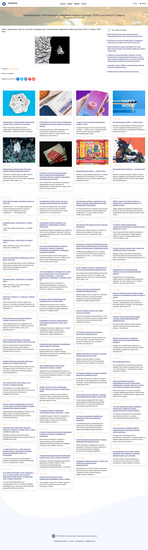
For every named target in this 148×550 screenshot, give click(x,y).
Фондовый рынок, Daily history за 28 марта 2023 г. (18, 280)
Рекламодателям (90, 541)
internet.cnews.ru (13, 68)
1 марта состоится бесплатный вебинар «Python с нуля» (90, 123)
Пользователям (79, 541)
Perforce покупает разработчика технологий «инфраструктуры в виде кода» (128, 249)
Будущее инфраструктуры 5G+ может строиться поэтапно (89, 312)
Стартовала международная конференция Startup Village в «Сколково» (54, 345)
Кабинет (144, 3)
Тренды (70, 3)
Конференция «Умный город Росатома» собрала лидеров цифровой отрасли (17, 170)
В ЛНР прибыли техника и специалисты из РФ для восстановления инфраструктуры (91, 269)
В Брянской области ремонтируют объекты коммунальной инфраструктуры (91, 440)
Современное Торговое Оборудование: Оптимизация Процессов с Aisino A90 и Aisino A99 (53, 322)
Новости (63, 3)
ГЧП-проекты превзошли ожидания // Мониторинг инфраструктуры (89, 333)
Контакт (83, 3)
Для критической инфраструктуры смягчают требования (92, 226)
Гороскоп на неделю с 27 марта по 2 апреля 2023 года (19, 298)
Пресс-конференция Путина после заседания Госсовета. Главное (51, 366)
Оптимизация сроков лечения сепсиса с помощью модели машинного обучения (53, 202)
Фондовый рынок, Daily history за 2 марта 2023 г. (17, 241)
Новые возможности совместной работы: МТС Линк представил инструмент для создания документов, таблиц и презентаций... (126, 48)
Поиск (135, 3)
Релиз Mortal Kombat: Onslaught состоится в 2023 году (18, 202)
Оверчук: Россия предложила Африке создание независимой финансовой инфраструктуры (126, 319)
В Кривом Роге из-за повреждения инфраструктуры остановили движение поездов (127, 272)
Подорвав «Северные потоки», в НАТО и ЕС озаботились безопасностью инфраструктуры (92, 463)
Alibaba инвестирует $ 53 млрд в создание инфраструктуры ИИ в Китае (91, 355)
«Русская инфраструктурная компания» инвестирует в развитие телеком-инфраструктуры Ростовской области (127, 408)
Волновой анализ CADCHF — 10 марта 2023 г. (129, 170)
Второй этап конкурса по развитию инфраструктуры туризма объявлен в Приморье (126, 340)
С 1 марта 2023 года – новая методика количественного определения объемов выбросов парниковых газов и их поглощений (17, 452)
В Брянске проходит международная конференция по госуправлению (52, 300)
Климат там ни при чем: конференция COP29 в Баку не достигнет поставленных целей (54, 389)
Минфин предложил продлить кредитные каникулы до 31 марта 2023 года (18, 362)
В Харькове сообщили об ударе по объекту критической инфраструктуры (91, 374)
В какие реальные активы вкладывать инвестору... (123, 71)
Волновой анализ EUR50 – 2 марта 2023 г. (128, 122)
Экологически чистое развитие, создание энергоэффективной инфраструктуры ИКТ (91, 396)
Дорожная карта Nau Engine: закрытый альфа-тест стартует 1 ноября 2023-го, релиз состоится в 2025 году (19, 430)
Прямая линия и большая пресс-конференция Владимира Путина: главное (54, 478)
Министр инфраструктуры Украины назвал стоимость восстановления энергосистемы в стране (129, 295)
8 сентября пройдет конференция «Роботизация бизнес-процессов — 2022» (54, 411)
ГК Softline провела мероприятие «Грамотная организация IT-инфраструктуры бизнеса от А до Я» (129, 227)
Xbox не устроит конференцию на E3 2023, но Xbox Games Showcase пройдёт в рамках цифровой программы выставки (19, 406)
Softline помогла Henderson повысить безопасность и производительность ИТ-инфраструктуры (127, 203)
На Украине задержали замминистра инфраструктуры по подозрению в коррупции (89, 418)
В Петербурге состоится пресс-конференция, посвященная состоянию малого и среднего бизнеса (55, 124)
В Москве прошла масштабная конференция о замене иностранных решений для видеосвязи (55, 434)
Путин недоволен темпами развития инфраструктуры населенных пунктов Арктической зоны (126, 430)
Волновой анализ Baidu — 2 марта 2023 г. (91, 171)
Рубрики (76, 3)
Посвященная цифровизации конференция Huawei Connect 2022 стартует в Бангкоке (55, 456)
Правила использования (60, 541)
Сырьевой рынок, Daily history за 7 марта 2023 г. (17, 224)
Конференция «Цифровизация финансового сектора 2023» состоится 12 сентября (19, 123)
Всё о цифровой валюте (121, 361)
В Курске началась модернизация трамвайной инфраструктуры (88, 290)
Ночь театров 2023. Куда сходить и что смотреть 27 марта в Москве (17, 384)
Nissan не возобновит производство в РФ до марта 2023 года (19, 259)
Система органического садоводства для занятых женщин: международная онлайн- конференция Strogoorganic (91, 203)
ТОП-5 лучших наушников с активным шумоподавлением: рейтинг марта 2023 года (19, 341)
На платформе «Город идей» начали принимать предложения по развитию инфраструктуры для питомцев (126, 453)
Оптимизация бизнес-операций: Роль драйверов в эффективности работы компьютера (52, 225)
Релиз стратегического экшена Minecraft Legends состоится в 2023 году (17, 319)
